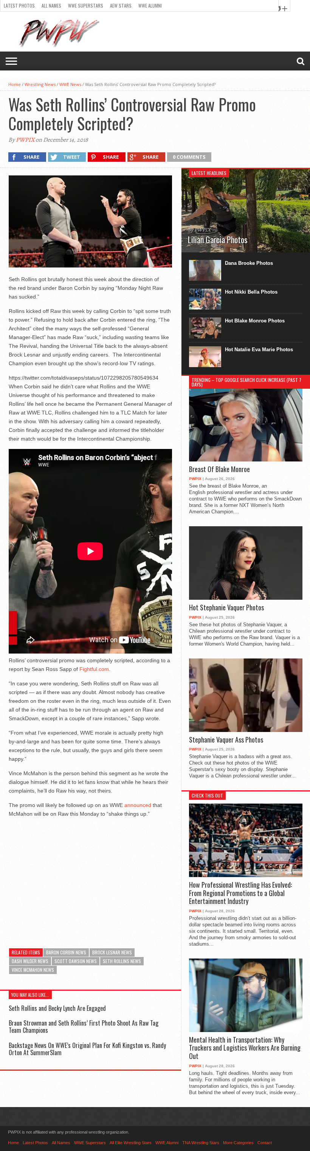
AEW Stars (121, 5)
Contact (264, 1142)
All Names (51, 5)
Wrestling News (40, 84)
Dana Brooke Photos (249, 263)
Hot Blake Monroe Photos (255, 321)
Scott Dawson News (75, 961)
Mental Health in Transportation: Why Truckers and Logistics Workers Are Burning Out (245, 1048)
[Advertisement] (90, 877)
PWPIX (25, 140)
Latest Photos (19, 5)
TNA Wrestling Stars (200, 1142)
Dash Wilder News (30, 961)
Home (14, 84)
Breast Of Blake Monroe (219, 469)
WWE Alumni (150, 5)
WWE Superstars (85, 5)
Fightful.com (94, 669)
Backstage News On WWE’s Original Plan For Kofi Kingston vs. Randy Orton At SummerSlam (87, 1049)
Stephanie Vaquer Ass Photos (226, 740)
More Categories (238, 1142)
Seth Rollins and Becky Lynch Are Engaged (57, 1008)
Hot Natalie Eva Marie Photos (259, 349)
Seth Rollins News (122, 961)
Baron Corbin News (66, 952)
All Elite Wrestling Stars (131, 1142)
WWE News (70, 84)
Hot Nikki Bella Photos (251, 292)
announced (137, 805)
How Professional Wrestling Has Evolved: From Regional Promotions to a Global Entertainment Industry (240, 893)
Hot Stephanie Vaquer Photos (226, 608)
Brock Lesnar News (112, 952)
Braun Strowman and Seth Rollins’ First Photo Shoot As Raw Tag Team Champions (83, 1026)
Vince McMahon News (33, 969)
